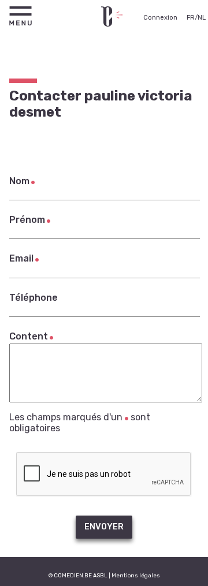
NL (202, 17)
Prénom (27, 219)
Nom (19, 181)
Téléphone (33, 297)
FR (191, 17)
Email (21, 258)
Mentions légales (136, 575)
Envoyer (104, 527)
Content (28, 336)
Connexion (160, 17)
